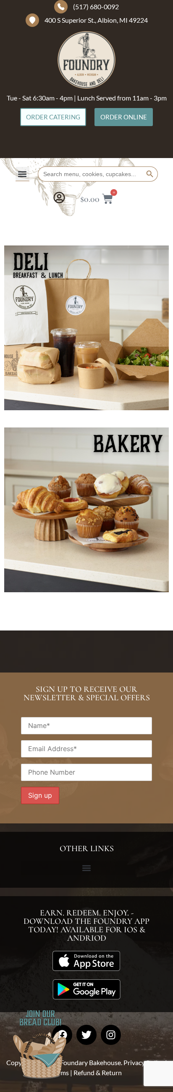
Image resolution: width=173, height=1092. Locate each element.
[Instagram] (111, 1035)
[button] (22, 174)
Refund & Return (97, 1072)
